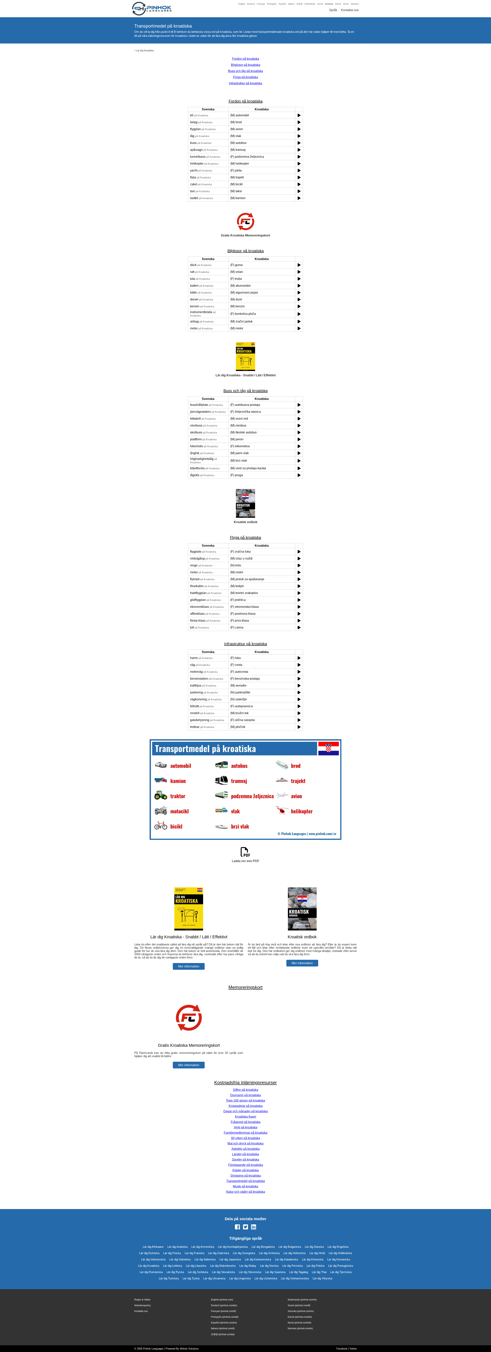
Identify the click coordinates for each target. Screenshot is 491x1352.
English (241, 4)
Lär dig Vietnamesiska (295, 1278)
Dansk (338, 4)
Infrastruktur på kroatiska (245, 83)
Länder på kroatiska (245, 1154)
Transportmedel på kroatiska (245, 1181)
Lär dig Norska (269, 1265)
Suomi (320, 4)
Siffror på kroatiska (245, 1089)
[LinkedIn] (254, 1227)
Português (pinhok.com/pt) (224, 1317)
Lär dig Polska (315, 1265)
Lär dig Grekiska (269, 1253)
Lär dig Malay (247, 1265)
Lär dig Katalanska (286, 1259)
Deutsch (251, 4)
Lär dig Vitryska (322, 1278)
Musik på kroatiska (245, 1186)
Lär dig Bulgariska (289, 1246)
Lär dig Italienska (205, 1259)
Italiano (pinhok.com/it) (223, 1328)
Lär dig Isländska (180, 1259)
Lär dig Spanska (275, 1272)
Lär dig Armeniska (202, 1246)
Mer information (188, 966)
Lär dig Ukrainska (214, 1278)
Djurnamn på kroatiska (245, 1095)
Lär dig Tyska (191, 1278)
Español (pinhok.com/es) (224, 1322)
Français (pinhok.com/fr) (223, 1311)
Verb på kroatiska (245, 1127)
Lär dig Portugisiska (340, 1265)
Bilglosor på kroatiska (245, 64)
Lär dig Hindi (317, 1253)
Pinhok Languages (153, 1348)
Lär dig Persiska (292, 1265)
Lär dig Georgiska (244, 1253)
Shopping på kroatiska (245, 1175)
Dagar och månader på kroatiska (245, 1111)
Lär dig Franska (194, 1253)
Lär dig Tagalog (298, 1272)
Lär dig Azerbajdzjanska (233, 1246)
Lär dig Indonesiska (153, 1259)
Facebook (341, 1348)
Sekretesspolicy (142, 1305)
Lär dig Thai (319, 1272)
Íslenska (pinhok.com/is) (300, 1328)
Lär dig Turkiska (169, 1278)
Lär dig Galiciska (218, 1253)
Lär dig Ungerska (240, 1278)
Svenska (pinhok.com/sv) (301, 1311)
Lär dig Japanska (230, 1259)
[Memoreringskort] (188, 1037)
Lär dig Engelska (338, 1246)
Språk (333, 10)
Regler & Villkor (142, 1299)
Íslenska (355, 4)
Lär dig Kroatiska (145, 50)
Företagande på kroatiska (245, 1165)
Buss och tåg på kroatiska (245, 71)
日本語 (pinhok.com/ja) (223, 1334)
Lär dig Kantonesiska (258, 1259)
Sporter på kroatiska (245, 1159)
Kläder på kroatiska (245, 1170)
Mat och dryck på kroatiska (245, 1143)
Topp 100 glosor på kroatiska (245, 1100)
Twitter (353, 1348)
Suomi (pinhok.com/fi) (299, 1305)
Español (282, 4)
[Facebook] (237, 1227)
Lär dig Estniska (149, 1253)
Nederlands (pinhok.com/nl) (302, 1299)
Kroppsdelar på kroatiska (246, 1106)
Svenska (329, 4)
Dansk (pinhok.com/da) (300, 1317)
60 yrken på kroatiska (245, 1138)
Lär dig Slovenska (250, 1272)
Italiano (291, 4)
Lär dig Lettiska (172, 1265)
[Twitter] (245, 1227)
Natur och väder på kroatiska (245, 1191)
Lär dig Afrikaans (153, 1246)
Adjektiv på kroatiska (245, 1148)
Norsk (346, 4)
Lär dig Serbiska (198, 1272)
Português (272, 4)
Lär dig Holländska (340, 1253)
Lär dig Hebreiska (294, 1253)
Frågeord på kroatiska (245, 1122)
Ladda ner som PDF (245, 861)
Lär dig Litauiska (196, 1265)
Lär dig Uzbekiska (266, 1278)
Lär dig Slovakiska (223, 1272)
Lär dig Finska (172, 1253)
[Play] (299, 115)
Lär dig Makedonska (223, 1265)
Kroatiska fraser (245, 1116)
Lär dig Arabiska (177, 1246)
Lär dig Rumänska (151, 1272)
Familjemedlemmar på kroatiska (245, 1132)
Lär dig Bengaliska (263, 1246)
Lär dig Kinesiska (312, 1259)
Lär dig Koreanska (338, 1259)
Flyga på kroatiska (245, 77)
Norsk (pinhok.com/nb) (299, 1322)
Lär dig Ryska (175, 1272)
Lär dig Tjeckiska (341, 1272)
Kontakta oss (350, 10)
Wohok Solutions (189, 1348)
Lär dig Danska (314, 1246)
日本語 (299, 4)
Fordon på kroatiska (245, 58)
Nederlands (310, 4)
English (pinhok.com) (222, 1299)
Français (261, 4)
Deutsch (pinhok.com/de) (224, 1305)
